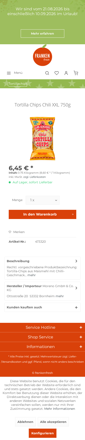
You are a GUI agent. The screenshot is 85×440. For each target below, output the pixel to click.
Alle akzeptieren (53, 422)
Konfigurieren (42, 433)
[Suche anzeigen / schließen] (47, 72)
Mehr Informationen (59, 409)
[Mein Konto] (66, 72)
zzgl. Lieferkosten (34, 176)
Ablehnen (25, 422)
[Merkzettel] (56, 72)
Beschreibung (18, 261)
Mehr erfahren (42, 33)
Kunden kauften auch (24, 307)
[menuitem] (13, 72)
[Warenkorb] (75, 72)
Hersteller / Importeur (24, 286)
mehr (31, 275)
